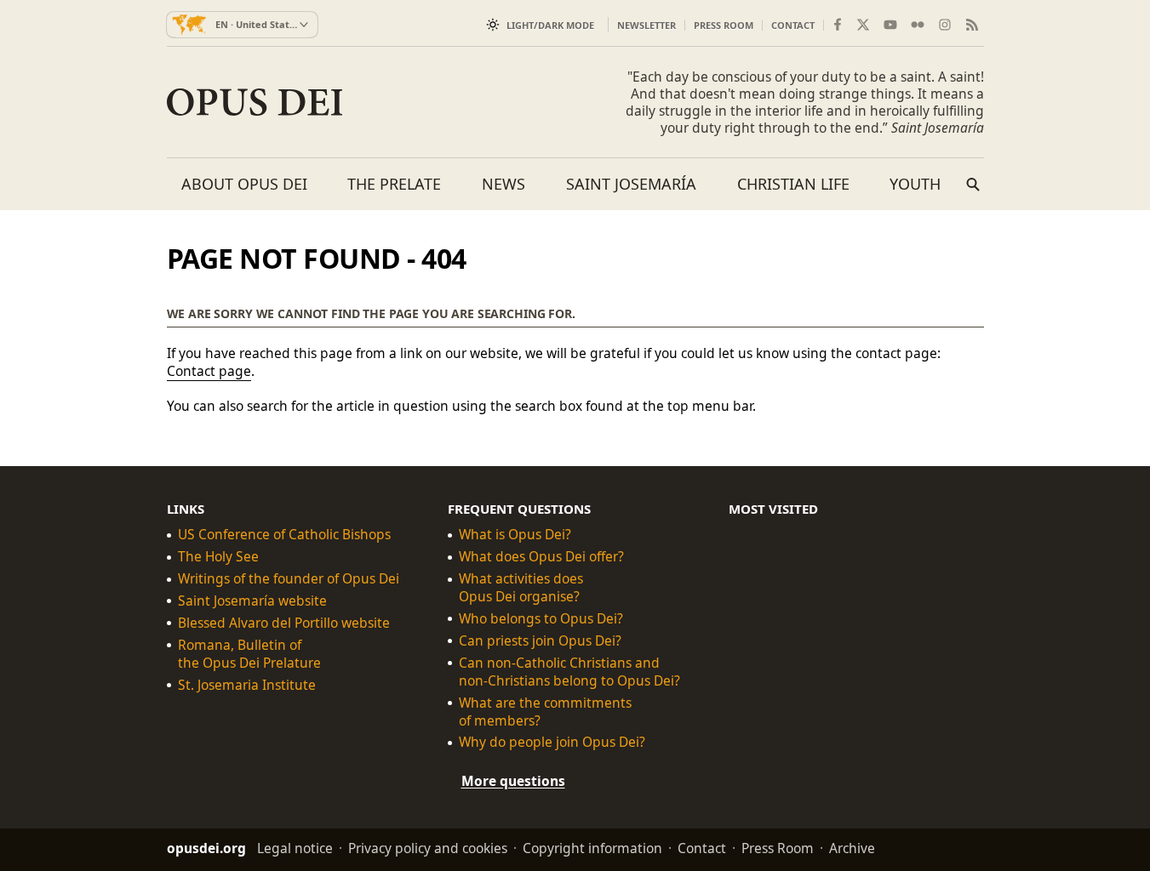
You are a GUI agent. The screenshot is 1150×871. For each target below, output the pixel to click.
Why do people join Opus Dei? (552, 742)
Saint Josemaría (631, 184)
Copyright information (592, 848)
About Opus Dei (244, 184)
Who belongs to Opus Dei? (541, 619)
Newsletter (646, 25)
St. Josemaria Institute (247, 684)
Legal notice (295, 848)
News (503, 184)
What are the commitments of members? (545, 711)
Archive (852, 848)
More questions (513, 780)
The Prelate (394, 184)
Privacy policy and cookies (427, 848)
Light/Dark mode (550, 25)
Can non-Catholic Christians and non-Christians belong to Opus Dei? (569, 671)
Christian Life (793, 184)
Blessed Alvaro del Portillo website (284, 623)
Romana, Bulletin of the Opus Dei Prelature (249, 654)
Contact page (209, 370)
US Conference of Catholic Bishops (284, 535)
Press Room (723, 25)
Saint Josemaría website (252, 601)
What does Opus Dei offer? (541, 557)
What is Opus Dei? (515, 535)
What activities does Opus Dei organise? (521, 588)
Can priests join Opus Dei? (540, 641)
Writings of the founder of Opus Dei (288, 579)
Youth (915, 184)
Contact (793, 25)
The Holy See (218, 557)
